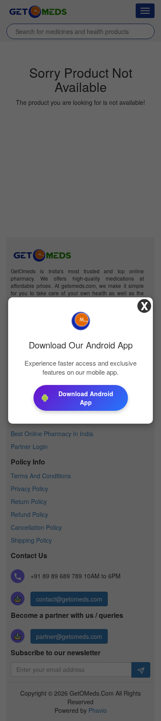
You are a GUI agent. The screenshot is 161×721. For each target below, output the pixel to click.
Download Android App (85, 397)
